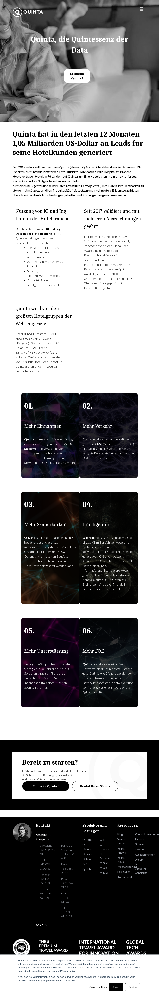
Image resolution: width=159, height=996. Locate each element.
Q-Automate (105, 856)
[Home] (28, 12)
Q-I (102, 839)
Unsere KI (139, 861)
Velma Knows (121, 850)
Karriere (140, 849)
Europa (40, 839)
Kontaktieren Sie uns (95, 786)
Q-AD (103, 868)
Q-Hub (86, 869)
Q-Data (87, 839)
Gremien (140, 844)
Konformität (123, 877)
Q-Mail (104, 873)
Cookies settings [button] (98, 987)
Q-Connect (105, 846)
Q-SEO (104, 863)
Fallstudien (123, 871)
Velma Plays (121, 859)
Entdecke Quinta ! (77, 76)
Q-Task (86, 859)
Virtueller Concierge (140, 870)
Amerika (41, 834)
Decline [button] (133, 987)
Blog (120, 834)
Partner (139, 839)
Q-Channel (87, 846)
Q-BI (85, 864)
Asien (39, 925)
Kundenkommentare (140, 834)
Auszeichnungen (140, 854)
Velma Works (121, 841)
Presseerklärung (123, 866)
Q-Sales (87, 854)
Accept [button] (116, 987)
